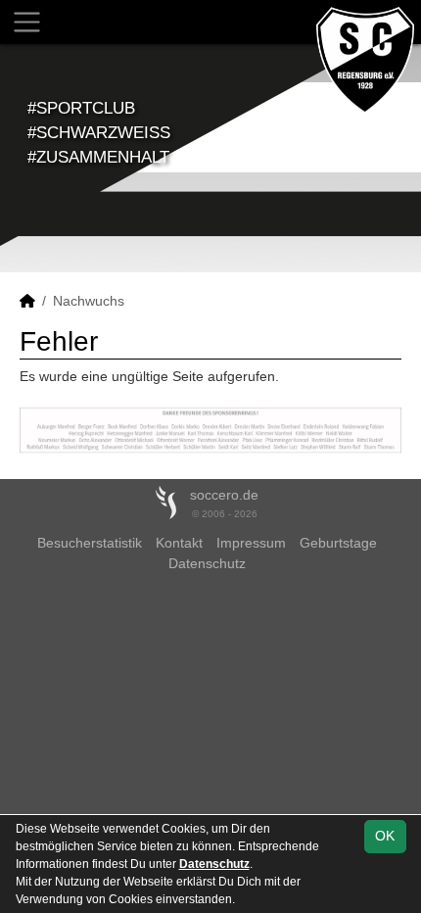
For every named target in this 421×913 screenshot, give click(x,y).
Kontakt (179, 543)
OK (385, 835)
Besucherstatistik (89, 543)
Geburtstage (338, 543)
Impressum (251, 543)
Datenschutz (207, 563)
